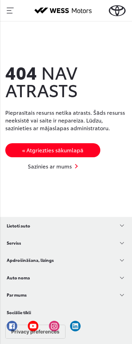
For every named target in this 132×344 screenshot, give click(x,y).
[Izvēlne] (10, 11)
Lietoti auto (18, 226)
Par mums (17, 295)
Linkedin (75, 326)
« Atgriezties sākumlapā (52, 150)
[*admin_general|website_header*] (117, 10)
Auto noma (18, 277)
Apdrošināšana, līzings (30, 260)
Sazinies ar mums (50, 166)
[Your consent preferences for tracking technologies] (35, 331)
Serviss (14, 243)
